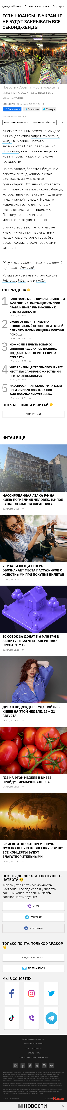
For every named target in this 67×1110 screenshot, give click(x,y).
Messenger (36, 928)
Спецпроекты (34, 1052)
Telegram (9, 280)
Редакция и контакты (33, 1043)
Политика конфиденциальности (33, 1057)
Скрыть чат (33, 414)
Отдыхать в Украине (37, 6)
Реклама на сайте (34, 1048)
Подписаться (36, 968)
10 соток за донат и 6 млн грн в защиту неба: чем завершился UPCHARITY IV (30, 640)
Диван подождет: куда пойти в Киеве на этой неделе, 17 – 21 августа (31, 711)
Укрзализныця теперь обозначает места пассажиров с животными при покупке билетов (36, 371)
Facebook (27, 267)
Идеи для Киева (11, 6)
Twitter (41, 280)
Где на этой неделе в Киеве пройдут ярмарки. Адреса (27, 779)
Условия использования (33, 1039)
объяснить (10, 151)
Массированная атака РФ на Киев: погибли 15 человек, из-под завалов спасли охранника (35, 390)
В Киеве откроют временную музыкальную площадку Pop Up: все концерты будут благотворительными (32, 850)
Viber (22, 280)
